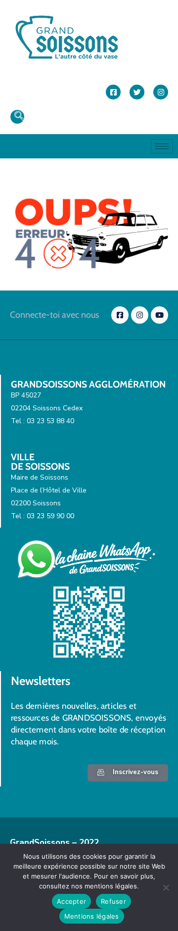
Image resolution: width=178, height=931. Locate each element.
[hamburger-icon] (162, 146)
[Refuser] (166, 887)
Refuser (113, 901)
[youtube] (159, 315)
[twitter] (137, 92)
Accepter (71, 901)
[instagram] (160, 92)
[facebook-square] (113, 92)
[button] (17, 116)
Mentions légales (91, 916)
